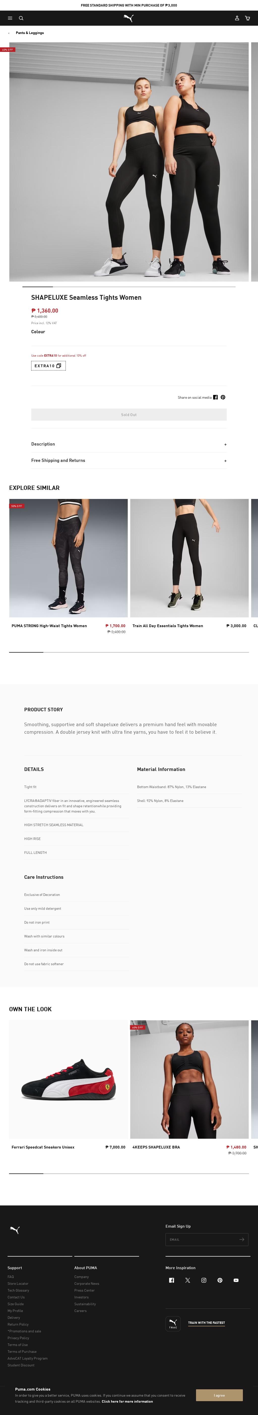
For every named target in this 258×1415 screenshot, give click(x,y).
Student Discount (21, 1365)
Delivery (14, 1317)
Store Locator (18, 1283)
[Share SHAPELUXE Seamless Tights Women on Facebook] (215, 397)
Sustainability (85, 1304)
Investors (81, 1297)
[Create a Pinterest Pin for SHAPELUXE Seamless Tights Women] (223, 397)
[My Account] (237, 18)
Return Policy (18, 1324)
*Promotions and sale (24, 1331)
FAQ (11, 1276)
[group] (68, 568)
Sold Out (129, 414)
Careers (80, 1310)
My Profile (15, 1310)
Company (81, 1276)
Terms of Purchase (22, 1351)
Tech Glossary (18, 1290)
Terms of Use (18, 1344)
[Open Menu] (11, 18)
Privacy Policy (18, 1338)
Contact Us (16, 1297)
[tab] (37, 287)
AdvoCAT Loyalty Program (28, 1358)
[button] (11, 18)
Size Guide (16, 1304)
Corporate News (86, 1283)
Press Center (84, 1290)
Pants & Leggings (30, 33)
